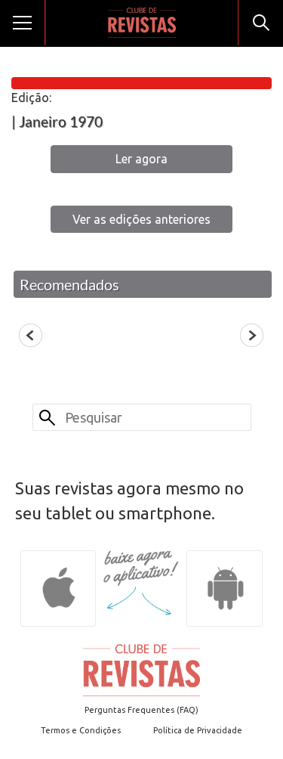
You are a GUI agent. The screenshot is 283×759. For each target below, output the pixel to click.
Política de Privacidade (197, 730)
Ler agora (141, 159)
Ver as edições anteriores (141, 219)
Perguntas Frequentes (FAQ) (141, 709)
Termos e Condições (81, 730)
